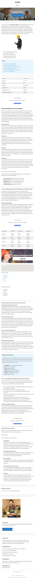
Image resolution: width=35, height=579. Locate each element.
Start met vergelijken (17, 103)
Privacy (22, 575)
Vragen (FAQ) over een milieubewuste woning (12, 66)
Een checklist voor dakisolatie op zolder (9, 550)
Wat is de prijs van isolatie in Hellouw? (10, 65)
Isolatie (17, 2)
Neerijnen (25, 80)
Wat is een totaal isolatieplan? (9, 71)
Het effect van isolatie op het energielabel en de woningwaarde (13, 548)
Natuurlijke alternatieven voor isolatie (9, 555)
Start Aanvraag (7, 529)
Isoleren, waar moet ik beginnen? (10, 63)
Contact (13, 575)
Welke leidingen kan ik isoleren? (8, 553)
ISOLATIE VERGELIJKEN (17, 15)
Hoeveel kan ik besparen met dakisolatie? (9, 552)
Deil (4, 279)
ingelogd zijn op (7, 490)
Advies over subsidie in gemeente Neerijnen (12, 69)
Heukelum (5, 278)
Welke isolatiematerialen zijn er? (10, 68)
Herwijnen (5, 275)
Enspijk (5, 281)
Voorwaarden (17, 575)
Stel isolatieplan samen (17, 423)
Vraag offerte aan (17, 225)
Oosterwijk (5, 276)
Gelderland (25, 78)
